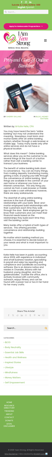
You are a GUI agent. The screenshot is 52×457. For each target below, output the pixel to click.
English (21, 7)
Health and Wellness (15, 357)
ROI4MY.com (39, 454)
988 (38, 4)
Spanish (30, 7)
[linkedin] (30, 2)
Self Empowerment (15, 382)
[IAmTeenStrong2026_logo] (17, 32)
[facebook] (22, 2)
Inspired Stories (13, 362)
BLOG (38, 116)
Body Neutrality (13, 347)
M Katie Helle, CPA (24, 126)
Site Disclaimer (11, 454)
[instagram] (26, 2)
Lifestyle (9, 367)
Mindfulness (11, 372)
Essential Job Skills (14, 352)
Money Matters (44, 117)
